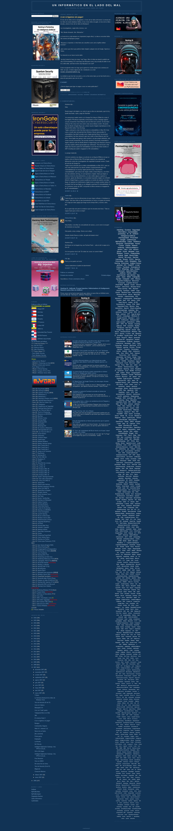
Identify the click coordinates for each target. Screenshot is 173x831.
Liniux (120, 746)
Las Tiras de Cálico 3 (45, 410)
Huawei (131, 734)
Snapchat (133, 589)
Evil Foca (138, 370)
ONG (123, 468)
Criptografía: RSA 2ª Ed (44, 560)
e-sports (127, 503)
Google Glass (121, 603)
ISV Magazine (127, 666)
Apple (126, 255)
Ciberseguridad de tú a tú (45, 429)
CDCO (119, 560)
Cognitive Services (132, 283)
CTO (131, 580)
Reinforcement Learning (122, 677)
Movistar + (131, 318)
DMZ (137, 507)
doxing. (131, 791)
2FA (136, 296)
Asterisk (119, 658)
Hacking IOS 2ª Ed (43, 555)
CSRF (139, 458)
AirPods (122, 558)
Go (117, 546)
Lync (139, 746)
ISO (118, 736)
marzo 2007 (38, 693)
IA (130, 234)
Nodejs (138, 585)
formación (119, 243)
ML (126, 415)
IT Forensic (40, 322)
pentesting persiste (136, 808)
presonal (137, 810)
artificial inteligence (135, 646)
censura (128, 552)
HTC (121, 732)
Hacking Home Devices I (45, 408)
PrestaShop (119, 589)
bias (122, 437)
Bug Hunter (41, 388)
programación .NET (123, 408)
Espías (122, 626)
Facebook (126, 267)
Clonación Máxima (40, 771)
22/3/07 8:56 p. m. (71, 238)
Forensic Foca (136, 490)
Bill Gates (135, 541)
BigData (126, 284)
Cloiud (128, 716)
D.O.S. (128, 464)
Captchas (132, 423)
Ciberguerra (41, 404)
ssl (140, 365)
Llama (132, 369)
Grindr (132, 730)
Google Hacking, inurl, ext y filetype (83, 411)
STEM (117, 769)
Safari (124, 501)
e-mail (137, 265)
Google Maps (119, 533)
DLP (137, 517)
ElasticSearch (136, 720)
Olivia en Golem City (45, 402)
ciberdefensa (135, 552)
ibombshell (132, 515)
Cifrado (117, 292)
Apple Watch (129, 597)
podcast (123, 314)
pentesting (121, 234)
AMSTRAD (119, 445)
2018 (35, 638)
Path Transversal (130, 673)
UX (124, 572)
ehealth (119, 488)
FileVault (127, 724)
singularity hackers (120, 382)
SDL (126, 679)
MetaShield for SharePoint (123, 750)
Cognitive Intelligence (124, 281)
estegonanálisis (127, 615)
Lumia (135, 746)
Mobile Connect (133, 482)
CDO (136, 390)
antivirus (118, 429)
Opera (136, 474)
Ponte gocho (38, 736)
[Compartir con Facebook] (67, 90)
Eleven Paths (133, 255)
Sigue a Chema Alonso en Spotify (44, 183)
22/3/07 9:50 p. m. (71, 254)
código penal (121, 691)
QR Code (137, 568)
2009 (35, 662)
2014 (35, 649)
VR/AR (134, 402)
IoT (139, 312)
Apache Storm (129, 707)
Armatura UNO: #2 (43, 472)
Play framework (119, 675)
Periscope (136, 761)
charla (131, 384)
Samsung (125, 535)
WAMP (138, 779)
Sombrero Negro (42, 437)
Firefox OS (132, 724)
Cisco (131, 531)
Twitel (125, 413)
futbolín (127, 798)
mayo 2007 (38, 688)
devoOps (135, 691)
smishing (119, 816)
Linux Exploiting (42, 553)
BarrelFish (118, 712)
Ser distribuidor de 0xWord (39, 341)
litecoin (122, 595)
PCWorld (129, 341)
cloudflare (120, 335)
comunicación (136, 613)
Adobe (123, 505)
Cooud (120, 718)
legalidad (119, 378)
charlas (127, 245)
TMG (136, 775)
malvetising (119, 806)
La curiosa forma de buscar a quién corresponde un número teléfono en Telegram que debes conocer (90, 372)
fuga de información (135, 388)
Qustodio (135, 675)
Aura (131, 269)
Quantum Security (43, 392)
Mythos (127, 568)
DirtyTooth (120, 439)
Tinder (124, 550)
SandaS (138, 570)
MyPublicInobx (136, 671)
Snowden (128, 773)
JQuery (132, 740)
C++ (139, 712)
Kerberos (118, 585)
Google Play (120, 329)
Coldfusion (118, 601)
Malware (134, 245)
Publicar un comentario (67, 272)
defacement (127, 554)
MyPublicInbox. (128, 753)
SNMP (129, 570)
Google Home (130, 466)
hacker (131, 413)
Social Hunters (42, 433)
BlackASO (130, 621)
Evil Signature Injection (128, 722)
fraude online (129, 335)
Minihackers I (42, 396)
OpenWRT (119, 761)
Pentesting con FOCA (44, 551)
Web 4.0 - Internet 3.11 (41, 728)
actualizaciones (119, 646)
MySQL (137, 326)
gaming (125, 347)
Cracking (137, 324)
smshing (135, 654)
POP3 (138, 634)
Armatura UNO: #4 (43, 469)
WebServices (131, 644)
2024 (35, 623)
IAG (136, 583)
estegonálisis (131, 793)
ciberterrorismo (121, 496)
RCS (139, 675)
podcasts (119, 312)
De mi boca (134, 718)
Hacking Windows (43, 504)
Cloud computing (135, 308)
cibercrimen (125, 286)
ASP (118, 558)
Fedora (138, 626)
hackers (135, 249)
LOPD (120, 390)
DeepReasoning (121, 509)
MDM (117, 564)
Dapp (122, 624)
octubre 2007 (39, 675)
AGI (128, 703)
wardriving (126, 556)
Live (123, 607)
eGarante (133, 593)
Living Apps (126, 316)
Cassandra (136, 714)
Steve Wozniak (132, 511)
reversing (129, 398)
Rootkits (124, 511)
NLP (120, 673)
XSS (128, 300)
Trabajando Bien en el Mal (42, 713)
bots (131, 365)
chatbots (133, 449)
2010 (35, 659)
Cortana (119, 581)
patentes (122, 529)
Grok (127, 603)
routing (130, 619)
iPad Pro (132, 802)
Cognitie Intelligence (136, 599)
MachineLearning (136, 669)
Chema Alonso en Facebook (43, 194)
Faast (138, 343)
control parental (120, 472)
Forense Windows (42, 605)
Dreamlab (39, 315)
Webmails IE (119, 783)
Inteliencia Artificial (120, 738)
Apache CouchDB (121, 707)
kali (133, 333)
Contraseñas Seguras (41, 726)
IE (118, 630)
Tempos (125, 259)
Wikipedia (132, 572)
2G (136, 556)
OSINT (40, 461)
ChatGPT (131, 265)
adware (135, 376)
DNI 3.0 (129, 718)
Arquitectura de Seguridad (45, 406)
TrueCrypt (119, 591)
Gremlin (122, 546)
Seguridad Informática (98, 94)
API (135, 398)
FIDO (117, 724)
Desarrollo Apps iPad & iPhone (46, 578)
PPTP (139, 533)
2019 (35, 636)
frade (128, 796)
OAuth (134, 460)
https (130, 351)
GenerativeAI (121, 275)
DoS (128, 509)
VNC (140, 683)
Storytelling (41, 424)
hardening (121, 247)
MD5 (117, 748)
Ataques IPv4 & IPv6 (44, 371)
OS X (131, 474)
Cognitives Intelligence (122, 544)
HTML (119, 406)
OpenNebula (137, 759)
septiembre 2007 (40, 677)
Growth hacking (125, 583)
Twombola (137, 777)
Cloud (118, 337)
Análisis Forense (42, 502)
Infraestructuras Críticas (45, 519)
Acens (123, 597)
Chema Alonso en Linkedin (42, 197)
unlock (122, 818)
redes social (120, 814)
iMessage (119, 539)
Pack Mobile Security (38, 353)
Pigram (131, 587)
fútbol (137, 527)
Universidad (119, 261)
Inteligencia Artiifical (125, 667)
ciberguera (120, 650)
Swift (137, 681)
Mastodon (118, 511)
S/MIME (124, 570)
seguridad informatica (133, 814)
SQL (128, 611)
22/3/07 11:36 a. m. (72, 191)
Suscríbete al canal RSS (42, 200)
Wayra (130, 337)
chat (137, 406)
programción (130, 812)
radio (117, 353)
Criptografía (136, 277)
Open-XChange (124, 759)
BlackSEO (133, 400)
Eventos (128, 230)
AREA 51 (39, 329)
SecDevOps (121, 476)
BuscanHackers (124, 580)
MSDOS (118, 499)
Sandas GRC (126, 589)
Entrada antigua (106, 275)
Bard (133, 412)
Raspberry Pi (41, 459)
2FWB (120, 541)
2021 (35, 631)
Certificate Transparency (122, 623)
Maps (123, 585)
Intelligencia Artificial (124, 740)
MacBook (124, 499)
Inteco (137, 736)
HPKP (123, 664)
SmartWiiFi (118, 773)
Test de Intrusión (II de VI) (42, 766)
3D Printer (137, 451)
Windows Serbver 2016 (133, 685)
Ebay (137, 660)
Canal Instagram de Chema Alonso (45, 209)
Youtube (119, 300)
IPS (121, 666)
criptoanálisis (132, 429)
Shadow (133, 640)
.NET (117, 324)
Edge (119, 474)
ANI (135, 703)
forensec (123, 796)
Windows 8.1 (123, 470)
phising (130, 699)
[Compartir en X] (65, 90)
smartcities (129, 529)
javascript (137, 337)
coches (132, 486)
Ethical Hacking (42, 369)
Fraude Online (41, 592)
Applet (135, 597)
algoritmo (121, 478)
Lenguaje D (130, 744)
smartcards (129, 654)
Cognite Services (125, 599)
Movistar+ (125, 376)
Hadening (132, 732)
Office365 (136, 439)
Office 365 (137, 447)
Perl (127, 587)
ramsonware (137, 812)
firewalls (139, 593)
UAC (129, 355)
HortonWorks (132, 664)
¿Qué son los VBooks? (39, 361)
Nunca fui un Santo (40, 731)
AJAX (131, 703)
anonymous (135, 525)
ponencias (126, 810)
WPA (132, 611)
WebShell (137, 781)
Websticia (135, 476)
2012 (35, 654)
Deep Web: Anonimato (44, 531)
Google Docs (119, 730)
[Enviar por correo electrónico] (61, 90)
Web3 (129, 277)
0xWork (119, 703)
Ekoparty (39, 319)
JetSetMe (122, 742)
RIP (121, 765)
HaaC (127, 519)
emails (125, 793)
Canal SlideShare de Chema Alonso (45, 203)
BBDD (139, 578)
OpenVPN (117, 587)
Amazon (125, 345)
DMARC (125, 581)
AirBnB (124, 621)
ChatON (118, 716)
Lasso (137, 605)
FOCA (131, 259)
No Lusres (134, 755)
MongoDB (133, 585)
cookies (128, 527)
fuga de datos (135, 314)
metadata (130, 326)
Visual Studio (125, 486)
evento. (117, 795)
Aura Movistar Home (129, 710)
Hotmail (138, 417)
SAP (128, 638)
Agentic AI (127, 412)
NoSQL (132, 568)
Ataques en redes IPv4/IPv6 (46, 580)
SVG (121, 769)
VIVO (127, 572)
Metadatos (133, 261)
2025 (35, 620)
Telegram (119, 347)
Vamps (125, 591)
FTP (129, 490)
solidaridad (119, 701)
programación (127, 298)
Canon (136, 658)
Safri (132, 769)
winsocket (132, 818)
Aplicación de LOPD (43, 603)
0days (134, 529)
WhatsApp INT (42, 426)
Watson (123, 781)
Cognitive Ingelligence (133, 542)
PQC (138, 460)
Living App (118, 345)
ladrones (117, 595)
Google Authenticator (132, 453)
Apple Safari (129, 498)
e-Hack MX (40, 325)
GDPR (126, 439)
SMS (118, 320)
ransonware (136, 699)
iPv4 (135, 335)
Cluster (40, 533)
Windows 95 (137, 611)
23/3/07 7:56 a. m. (71, 268)
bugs (138, 290)
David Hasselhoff (135, 472)
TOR (117, 372)
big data (118, 279)
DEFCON (134, 464)
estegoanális (130, 693)
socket (123, 816)
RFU (139, 763)
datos (133, 380)
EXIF (133, 660)
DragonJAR (40, 309)
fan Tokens (128, 357)
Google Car (129, 601)
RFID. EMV (134, 763)
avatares (138, 513)
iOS (125, 265)
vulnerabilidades (123, 433)
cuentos (139, 449)
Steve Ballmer (124, 775)
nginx (125, 617)
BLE (119, 453)
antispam (137, 421)
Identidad (131, 251)
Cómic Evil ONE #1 (43, 488)
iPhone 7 (138, 695)
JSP (140, 583)
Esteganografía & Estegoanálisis (47, 549)
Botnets (120, 367)
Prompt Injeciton (126, 763)
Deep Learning (122, 288)
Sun (116, 449)
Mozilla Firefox (127, 410)
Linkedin (119, 410)
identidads (126, 804)
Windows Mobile (119, 513)
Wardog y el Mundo (43, 564)
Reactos (119, 638)
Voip (136, 392)
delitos (134, 554)
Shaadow (127, 640)
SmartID (139, 521)
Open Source (123, 302)
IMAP (138, 664)
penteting (122, 654)
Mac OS (129, 748)
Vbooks (132, 501)
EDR (132, 560)
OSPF (117, 757)
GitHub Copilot (127, 492)
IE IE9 (136, 302)
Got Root (40, 523)
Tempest (118, 486)
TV (128, 501)
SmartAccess (124, 771)
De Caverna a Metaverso (45, 428)
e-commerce (128, 437)
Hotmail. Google (124, 734)
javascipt (121, 617)
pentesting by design (126, 808)
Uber (120, 644)
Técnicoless (135, 349)
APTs (139, 595)
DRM (126, 660)
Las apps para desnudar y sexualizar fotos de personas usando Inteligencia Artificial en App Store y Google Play (91, 341)
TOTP (126, 384)
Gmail (130, 312)
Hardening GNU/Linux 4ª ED (46, 558)
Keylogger (137, 667)
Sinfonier (129, 406)
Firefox (125, 312)
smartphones (136, 619)
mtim (130, 806)
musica (117, 654)
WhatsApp (125, 269)
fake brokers (137, 693)
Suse (127, 642)
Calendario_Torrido (121, 402)
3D (127, 480)
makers (128, 386)
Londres (130, 746)
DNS (135, 312)
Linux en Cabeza (39, 705)
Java (122, 353)
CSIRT (123, 714)
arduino (124, 429)
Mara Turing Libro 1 (43, 449)
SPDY (126, 767)
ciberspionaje (121, 527)
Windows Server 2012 (44, 574)
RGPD (117, 765)
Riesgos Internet (42, 492)
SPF (128, 441)
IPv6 (133, 304)
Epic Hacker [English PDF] (45, 545)
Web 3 (131, 781)
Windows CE (124, 685)
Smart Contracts (120, 456)
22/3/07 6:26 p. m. (71, 213)
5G (139, 556)
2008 (35, 664)
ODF (129, 382)
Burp (124, 658)
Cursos (121, 245)
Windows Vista (126, 292)
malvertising (128, 595)
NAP (117, 673)
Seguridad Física (123, 306)
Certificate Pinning (130, 517)
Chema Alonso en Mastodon (42, 189)
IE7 (135, 509)
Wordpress (120, 327)
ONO (139, 755)
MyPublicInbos (120, 753)
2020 (35, 633)
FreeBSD (120, 726)
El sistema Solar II (40, 718)
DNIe (123, 453)
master (138, 515)
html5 (131, 503)
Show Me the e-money (44, 463)
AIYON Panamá (41, 335)
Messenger (123, 460)
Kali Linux (132, 363)
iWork (127, 574)
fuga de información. (135, 796)
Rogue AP (118, 570)
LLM (130, 249)
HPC (117, 732)
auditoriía (119, 789)
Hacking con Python (43, 539)
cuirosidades (125, 791)
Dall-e (129, 660)
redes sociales (120, 322)
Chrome (132, 347)
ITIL (122, 736)
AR (138, 703)
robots (136, 365)
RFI (121, 521)
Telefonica (118, 550)
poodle (132, 810)
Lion (135, 519)
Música (137, 279)
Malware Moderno (43, 441)
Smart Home (119, 462)
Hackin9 (120, 605)
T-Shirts (37, 695)
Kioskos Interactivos (134, 562)
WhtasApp (125, 783)
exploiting (131, 310)
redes (134, 273)
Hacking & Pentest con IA (45, 398)
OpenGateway (121, 441)
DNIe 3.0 (130, 581)
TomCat (123, 683)
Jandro (67, 195)
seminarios (118, 578)
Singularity (117, 642)
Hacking (80, 94)
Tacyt (131, 353)
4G (118, 517)
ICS (131, 519)
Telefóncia (118, 777)
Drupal (138, 544)
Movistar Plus (122, 380)
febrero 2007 (39, 774)
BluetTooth (134, 712)
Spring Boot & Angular (44, 490)
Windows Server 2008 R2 (122, 687)
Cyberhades (34, 801)
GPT (128, 314)
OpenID (131, 759)
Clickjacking (131, 507)
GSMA (119, 492)
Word (131, 687)
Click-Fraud (137, 531)
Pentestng (138, 673)
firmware (118, 796)
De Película (38, 744)
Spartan (138, 773)
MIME (121, 748)
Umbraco (125, 779)
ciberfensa (124, 689)
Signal (137, 640)
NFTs (129, 380)
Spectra (137, 259)
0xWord (33, 789)
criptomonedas (129, 296)
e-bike (131, 650)
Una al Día (40, 596)
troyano (132, 408)
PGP (125, 435)
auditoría (122, 273)
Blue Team (136, 437)
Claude (134, 357)
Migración (37, 769)
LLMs (126, 261)
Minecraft (119, 752)
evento (128, 472)
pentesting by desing (122, 576)
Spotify (126, 421)
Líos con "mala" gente (41, 710)
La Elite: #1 (42, 465)
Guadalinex (137, 730)
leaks (123, 488)
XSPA (130, 537)
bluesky (125, 789)
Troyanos (127, 349)
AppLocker (136, 707)
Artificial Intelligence (132, 247)
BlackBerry (120, 542)
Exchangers (138, 722)
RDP (134, 455)
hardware (126, 290)
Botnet (126, 388)
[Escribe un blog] (63, 90)
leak (139, 335)
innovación (121, 283)
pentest (120, 249)
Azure (126, 370)
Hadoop (131, 533)
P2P (137, 412)
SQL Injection (131, 275)
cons (137, 318)
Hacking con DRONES (44, 510)
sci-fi (122, 451)
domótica (124, 515)
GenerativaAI (119, 728)
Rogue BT (137, 677)
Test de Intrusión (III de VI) (42, 702)
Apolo (139, 656)
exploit (130, 302)
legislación (130, 390)
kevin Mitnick (129, 496)
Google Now (126, 730)
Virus (117, 470)
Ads (116, 498)
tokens (133, 300)
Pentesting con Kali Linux (45, 557)
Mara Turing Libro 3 (43, 445)
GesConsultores (127, 728)
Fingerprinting (135, 253)
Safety (128, 769)
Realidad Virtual (119, 494)
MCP (137, 630)
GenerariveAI (127, 726)
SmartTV (124, 337)
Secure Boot (120, 640)
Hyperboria (137, 628)
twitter (118, 277)
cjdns (138, 689)
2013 (35, 651)
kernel (122, 458)
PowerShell (119, 284)
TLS (117, 523)
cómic (128, 392)
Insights (132, 736)
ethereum (129, 394)
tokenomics (119, 308)
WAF (137, 501)
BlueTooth (133, 345)
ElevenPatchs (118, 722)
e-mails (119, 423)
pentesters (126, 396)
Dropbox (117, 519)
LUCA (119, 269)
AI (127, 234)
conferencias (131, 240)
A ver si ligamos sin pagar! (42, 720)
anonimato (121, 370)
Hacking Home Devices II (45, 400)
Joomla (135, 425)
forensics (120, 412)
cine (139, 376)
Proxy (123, 365)
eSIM (124, 693)
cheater (124, 648)
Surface (133, 681)
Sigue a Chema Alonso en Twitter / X (45, 186)
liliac (126, 697)
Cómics (118, 267)
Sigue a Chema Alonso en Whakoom (45, 177)
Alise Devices (134, 656)
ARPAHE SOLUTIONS (43, 339)
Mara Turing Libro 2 (43, 447)
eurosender (138, 793)
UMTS (128, 550)
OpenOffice (137, 427)
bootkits (118, 574)
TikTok (133, 441)
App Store (121, 498)
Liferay (135, 744)
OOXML (124, 361)
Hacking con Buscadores (44, 594)
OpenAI (128, 329)
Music (139, 519)
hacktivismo (136, 394)
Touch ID (128, 683)
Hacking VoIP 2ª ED (43, 566)
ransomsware (119, 619)
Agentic (118, 374)
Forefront (121, 482)
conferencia (119, 343)
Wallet (133, 550)
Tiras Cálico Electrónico (45, 478)
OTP (130, 455)
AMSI (116, 656)
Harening (138, 732)
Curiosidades (72, 94)
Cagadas (118, 599)
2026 (35, 618)
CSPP (129, 445)
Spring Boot (41, 482)
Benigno (37, 723)
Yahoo (124, 417)
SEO (124, 398)
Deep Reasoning (120, 466)
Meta (127, 474)
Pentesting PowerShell (44, 535)
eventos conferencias (126, 795)
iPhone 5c (132, 695)
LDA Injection (138, 742)
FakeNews (124, 374)
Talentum (137, 353)
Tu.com (131, 415)
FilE (66, 258)
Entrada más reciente (66, 275)
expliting (134, 795)
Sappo (129, 548)
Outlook (131, 484)
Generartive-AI (134, 726)
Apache (126, 308)
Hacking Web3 (42, 420)
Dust (121, 404)
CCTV (135, 621)
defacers (126, 650)
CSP (127, 714)
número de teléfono (133, 617)
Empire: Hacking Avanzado (45, 476)
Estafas (137, 269)
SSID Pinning (136, 767)
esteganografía (135, 372)
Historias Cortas (42, 418)
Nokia (124, 673)
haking (121, 695)
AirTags (121, 656)
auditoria (119, 689)
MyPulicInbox (119, 755)
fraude (133, 284)
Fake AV (134, 626)
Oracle (134, 329)
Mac (124, 390)
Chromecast (120, 660)
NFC (130, 439)
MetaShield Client (130, 564)
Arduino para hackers (44, 365)
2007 (35, 667)
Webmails (136, 410)
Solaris (133, 773)
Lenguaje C (118, 607)
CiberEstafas (41, 439)
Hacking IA (41, 390)
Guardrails (132, 603)
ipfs (123, 697)
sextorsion (137, 503)
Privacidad (134, 238)
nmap (116, 529)
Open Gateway (132, 419)
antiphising (127, 646)
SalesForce (137, 638)
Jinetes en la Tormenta (44, 451)
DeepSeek (122, 392)
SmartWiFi (120, 413)
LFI (138, 509)
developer (128, 343)
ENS (136, 433)
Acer (126, 705)
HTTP (139, 345)
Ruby (134, 435)
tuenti (138, 429)
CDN (140, 621)
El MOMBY (63, 82)
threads (125, 701)
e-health (138, 486)
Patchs (123, 587)
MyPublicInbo (136, 752)
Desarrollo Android (43, 562)
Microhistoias (129, 671)
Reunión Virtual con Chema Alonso (45, 166)
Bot (128, 488)
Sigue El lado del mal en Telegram (44, 170)
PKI (136, 499)
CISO (124, 445)
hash (138, 615)
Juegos (128, 304)
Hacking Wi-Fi (42, 455)
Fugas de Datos (127, 378)
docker (119, 351)
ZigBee (129, 787)
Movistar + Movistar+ (127, 752)
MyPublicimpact (36, 794)
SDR (124, 611)
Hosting (125, 605)
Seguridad (137, 468)
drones (123, 443)
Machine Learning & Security (46, 486)
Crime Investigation (43, 512)
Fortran (138, 724)
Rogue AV (131, 677)
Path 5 (130, 435)
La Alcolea (38, 741)
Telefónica (137, 241)
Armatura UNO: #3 (43, 471)
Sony (138, 589)
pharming (125, 699)
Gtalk (122, 628)
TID (130, 376)
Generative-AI (135, 267)
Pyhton (136, 609)
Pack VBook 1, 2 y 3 (38, 367)
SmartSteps (120, 681)
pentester (134, 386)
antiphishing (122, 449)
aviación (125, 613)
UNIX (120, 572)
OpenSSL (130, 499)
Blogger (131, 433)
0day (123, 423)
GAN (117, 460)
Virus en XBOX (39, 761)
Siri (134, 406)
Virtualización (119, 537)
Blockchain (135, 281)
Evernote (117, 662)
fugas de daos (120, 798)
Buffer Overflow (124, 531)
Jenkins (117, 742)
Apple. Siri (125, 709)
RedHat (127, 494)
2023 (35, 625)
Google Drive (136, 601)
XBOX (132, 421)
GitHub (122, 415)
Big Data (40, 416)
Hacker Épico (41, 570)
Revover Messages (127, 765)
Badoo (136, 710)
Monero (127, 585)
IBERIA (136, 734)
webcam (130, 404)
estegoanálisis (121, 480)
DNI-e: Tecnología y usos (44, 598)
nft (137, 380)
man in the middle (136, 652)
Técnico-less (122, 355)
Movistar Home (135, 286)
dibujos (128, 372)
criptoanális (118, 791)
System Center (133, 642)
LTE (133, 630)
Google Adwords (136, 728)
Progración (118, 763)
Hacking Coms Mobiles (44, 586)
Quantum (137, 341)
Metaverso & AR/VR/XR (45, 414)
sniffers (136, 431)
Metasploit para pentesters (48, 572)
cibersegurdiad (132, 689)
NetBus (129, 755)
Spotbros (117, 775)
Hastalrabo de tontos (121, 455)
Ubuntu (122, 333)
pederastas (131, 697)
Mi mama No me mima (41, 763)
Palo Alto (118, 636)
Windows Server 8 (135, 785)
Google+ (117, 583)
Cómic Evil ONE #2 (44, 480)
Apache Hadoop (130, 558)
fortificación (125, 320)
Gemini (119, 316)
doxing (117, 443)
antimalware (131, 322)
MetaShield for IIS (120, 671)
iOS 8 (120, 802)
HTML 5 (132, 583)
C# (139, 597)
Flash (122, 662)
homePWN (126, 695)
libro (137, 310)
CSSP (131, 714)
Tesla (116, 572)
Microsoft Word (125, 566)
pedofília (138, 806)
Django (117, 626)
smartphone (118, 369)
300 (36, 715)
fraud (117, 695)
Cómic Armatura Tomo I (44, 494)
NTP (128, 634)
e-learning (136, 650)
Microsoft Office (128, 427)
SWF (124, 769)
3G (127, 423)
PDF (127, 365)
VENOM (133, 779)
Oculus (129, 757)
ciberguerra (129, 339)
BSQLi (124, 464)
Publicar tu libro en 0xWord (39, 304)
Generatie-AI (133, 662)
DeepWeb (136, 480)
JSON (132, 605)
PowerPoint (128, 636)
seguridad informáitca (134, 576)
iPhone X (119, 697)
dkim (137, 441)
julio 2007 (38, 682)
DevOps (126, 431)
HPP (137, 603)
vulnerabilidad (118, 621)
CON (138, 300)
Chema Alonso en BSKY (41, 192)
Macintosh (119, 632)
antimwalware (136, 687)
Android (120, 255)
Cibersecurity (136, 580)
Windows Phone (130, 513)
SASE (139, 765)
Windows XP (121, 339)
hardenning (124, 800)
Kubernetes (41, 435)
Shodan (130, 324)
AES (123, 578)
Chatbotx (124, 716)
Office (127, 353)
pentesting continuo (128, 539)
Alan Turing (126, 656)
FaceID (136, 560)
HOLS (126, 628)
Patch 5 (131, 761)
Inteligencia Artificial (128, 236)
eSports (117, 652)
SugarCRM (131, 775)
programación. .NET (121, 812)
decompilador (128, 691)
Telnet (123, 777)
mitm (132, 279)
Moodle (132, 566)
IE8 (129, 605)
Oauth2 (131, 447)
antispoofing (136, 537)
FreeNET (127, 662)
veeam (127, 818)
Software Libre (134, 320)
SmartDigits (131, 771)
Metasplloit (132, 750)
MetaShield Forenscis (128, 632)
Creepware (137, 623)
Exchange (127, 626)
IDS (132, 509)
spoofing (136, 327)
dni (121, 615)
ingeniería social (131, 443)
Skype (138, 455)
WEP (118, 685)
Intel (133, 492)
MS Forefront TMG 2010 (44, 601)
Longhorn (128, 669)
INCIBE (117, 666)
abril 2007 (38, 690)
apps (137, 367)
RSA (131, 431)
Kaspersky (128, 630)
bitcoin (130, 294)
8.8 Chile (39, 312)
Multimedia (119, 484)
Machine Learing (136, 748)
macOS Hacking (42, 514)
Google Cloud (136, 445)
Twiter (128, 777)
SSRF (133, 570)
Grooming (119, 562)
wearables (131, 701)
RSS (125, 404)
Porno (132, 546)
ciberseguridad (123, 238)
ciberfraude (136, 648)
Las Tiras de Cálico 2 (45, 431)
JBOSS (122, 630)
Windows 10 (135, 316)
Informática (126, 736)
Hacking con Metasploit (44, 500)
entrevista (135, 478)
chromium (129, 648)
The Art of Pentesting (44, 412)
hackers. (137, 798)
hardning (130, 800)
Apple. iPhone (132, 709)
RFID (137, 492)
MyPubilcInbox (120, 568)
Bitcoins (132, 306)
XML (134, 591)
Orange (127, 609)
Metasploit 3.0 (39, 707)
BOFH (129, 541)
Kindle (132, 742)
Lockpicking (122, 669)
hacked (137, 339)
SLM (132, 494)
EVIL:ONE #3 (42, 457)
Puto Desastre (39, 758)
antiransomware (128, 462)
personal (119, 265)
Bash (117, 580)
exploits (124, 351)
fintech (138, 795)
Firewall (131, 374)
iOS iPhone (126, 802)
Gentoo (118, 628)
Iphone (119, 251)
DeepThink (136, 624)
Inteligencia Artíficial (129, 738)
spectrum (129, 816)
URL (120, 779)
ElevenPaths (129, 243)
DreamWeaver (128, 720)
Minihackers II (42, 394)
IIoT (140, 734)
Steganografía (136, 548)
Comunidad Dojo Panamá (44, 332)
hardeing (118, 800)
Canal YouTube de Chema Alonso (44, 206)
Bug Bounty (41, 453)
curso (135, 384)
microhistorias (121, 341)
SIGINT (122, 767)
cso (122, 554)
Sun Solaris (129, 456)
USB (118, 437)
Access (118, 597)
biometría (134, 355)
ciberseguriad (131, 789)
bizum (119, 648)
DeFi (139, 464)
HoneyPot (125, 562)
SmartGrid (137, 771)
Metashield (119, 427)
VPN (132, 392)
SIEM (118, 767)
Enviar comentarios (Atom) (76, 279)
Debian (120, 431)
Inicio (87, 275)
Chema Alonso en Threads (42, 180)
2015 (35, 646)
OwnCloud (125, 761)
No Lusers (128, 257)
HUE (127, 664)
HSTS (125, 533)
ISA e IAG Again (39, 751)
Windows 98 (132, 783)
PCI (135, 634)
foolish (118, 451)
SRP (131, 767)
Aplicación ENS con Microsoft (46, 584)
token (126, 359)
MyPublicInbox (35, 791)
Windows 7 (118, 298)
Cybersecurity (131, 417)
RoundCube (120, 679)
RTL (139, 636)
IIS (126, 324)
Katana (127, 742)
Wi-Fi (126, 537)
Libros (129, 241)
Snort (123, 773)
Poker (122, 636)
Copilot (128, 560)
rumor (126, 814)
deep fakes (128, 478)
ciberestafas (119, 357)
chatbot (122, 372)
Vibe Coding (123, 523)
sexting (127, 458)
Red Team (41, 496)
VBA (129, 779)
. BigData (137, 701)
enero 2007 (38, 777)
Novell (127, 546)
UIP (117, 779)
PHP (124, 326)
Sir (135, 769)
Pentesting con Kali (44, 363)
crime (117, 615)
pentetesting (120, 810)
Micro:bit (123, 634)
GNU (123, 519)
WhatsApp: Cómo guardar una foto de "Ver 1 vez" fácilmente (90, 350)
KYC (132, 667)
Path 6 (132, 609)
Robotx (134, 765)
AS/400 (118, 705)
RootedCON (119, 611)
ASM (122, 517)
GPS (122, 324)
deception (127, 593)
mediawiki (125, 806)
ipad (124, 300)
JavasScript (138, 740)
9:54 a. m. (87, 92)
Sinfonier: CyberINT (43, 527)
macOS (119, 396)
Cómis (124, 718)
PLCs (116, 521)
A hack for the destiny (44, 508)
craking (137, 789)
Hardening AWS (42, 422)
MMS (125, 748)
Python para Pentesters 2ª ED (46, 541)
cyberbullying (119, 503)
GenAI (125, 251)
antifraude (138, 572)
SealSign (137, 484)
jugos (137, 804)
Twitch (135, 683)
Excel (126, 363)
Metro (138, 750)
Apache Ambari (135, 705)
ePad (135, 791)
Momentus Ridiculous (122, 447)
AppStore (134, 578)
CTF (124, 560)
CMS (124, 507)
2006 (35, 780)
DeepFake (132, 544)
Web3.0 (130, 591)
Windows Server (122, 294)
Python (129, 273)
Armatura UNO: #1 (43, 474)
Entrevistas (125, 263)
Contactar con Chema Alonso (43, 163)
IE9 (124, 474)
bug (138, 275)
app (128, 449)
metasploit (126, 279)
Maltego (127, 607)
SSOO (137, 679)
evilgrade (123, 652)
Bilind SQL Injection (126, 712)
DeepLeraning (120, 720)
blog (137, 306)
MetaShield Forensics (136, 607)
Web (128, 781)
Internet (87, 94)
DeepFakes (137, 298)
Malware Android (42, 529)
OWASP (126, 484)
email (133, 527)
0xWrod (124, 703)
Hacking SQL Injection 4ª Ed (46, 582)
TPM (140, 775)
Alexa (127, 400)
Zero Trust (118, 613)
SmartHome (131, 361)
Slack (123, 642)
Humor (137, 243)
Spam (124, 277)
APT (131, 359)
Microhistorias (42, 568)
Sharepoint (138, 494)
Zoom (121, 593)
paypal (139, 554)
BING (138, 304)
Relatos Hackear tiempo (45, 443)
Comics (126, 253)
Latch (125, 249)
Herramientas (136, 292)
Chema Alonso (69, 218)
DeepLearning (135, 396)
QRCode (135, 636)
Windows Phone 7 (126, 785)
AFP (140, 654)
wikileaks (137, 404)
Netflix (129, 460)
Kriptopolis (38, 739)
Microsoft (121, 271)
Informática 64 (127, 425)
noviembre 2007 (40, 672)
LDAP (122, 359)
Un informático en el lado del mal (86, 5)
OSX (131, 634)
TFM (139, 642)
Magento (122, 564)
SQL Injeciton (131, 679)
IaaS (133, 666)
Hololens (117, 734)
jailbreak (119, 326)
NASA (124, 755)
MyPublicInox (136, 753)
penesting (117, 808)
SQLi (123, 406)
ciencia (117, 554)
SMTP (119, 535)
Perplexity (118, 398)
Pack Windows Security (39, 355)
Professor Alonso (39, 347)
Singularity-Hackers (37, 796)
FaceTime (136, 581)
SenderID (125, 521)
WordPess (118, 787)
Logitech (125, 746)
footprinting (135, 382)
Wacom (118, 781)
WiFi (130, 288)
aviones (130, 613)
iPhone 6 (129, 652)
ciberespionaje (122, 310)
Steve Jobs (129, 476)
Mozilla (137, 566)
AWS (118, 505)
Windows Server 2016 (44, 373)
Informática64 (123, 419)
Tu (132, 683)
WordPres (124, 787)
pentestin (138, 574)
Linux (137, 251)
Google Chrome (122, 318)
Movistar (135, 288)
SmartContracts (125, 331)
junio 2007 (38, 685)
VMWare (125, 644)
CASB (118, 714)
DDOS (131, 480)
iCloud (122, 574)
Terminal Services (129, 367)
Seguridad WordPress (44, 521)
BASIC (125, 541)
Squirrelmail (127, 681)
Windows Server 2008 (134, 523)
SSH (139, 435)
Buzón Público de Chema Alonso (44, 168)
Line (117, 669)
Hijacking (126, 369)
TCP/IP (139, 511)
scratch (137, 539)
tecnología (133, 458)
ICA (135, 533)
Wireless (134, 331)
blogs (117, 314)
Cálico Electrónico (39, 349)
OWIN (125, 757)
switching (135, 595)
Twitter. (132, 777)
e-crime (128, 333)
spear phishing (129, 451)
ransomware (119, 388)
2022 (35, 628)
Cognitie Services (136, 716)
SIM (127, 468)
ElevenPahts (137, 498)
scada (138, 443)
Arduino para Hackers (44, 484)
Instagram (137, 378)
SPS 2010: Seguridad (43, 600)
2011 (35, 657)
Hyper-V (131, 628)
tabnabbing (136, 816)
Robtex (124, 638)
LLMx (124, 744)
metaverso (136, 351)
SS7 (132, 638)
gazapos (132, 798)
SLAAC (124, 548)
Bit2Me (132, 370)
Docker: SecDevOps (44, 498)
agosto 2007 (39, 680)
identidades (120, 804)
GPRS (138, 322)
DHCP (118, 624)
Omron (133, 757)
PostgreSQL (138, 587)
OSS (121, 757)
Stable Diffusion (133, 535)
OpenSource (119, 421)
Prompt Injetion (127, 675)
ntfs (133, 806)
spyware (137, 496)
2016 (35, 644)
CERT (127, 658)
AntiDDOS (129, 505)
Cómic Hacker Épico (44, 537)
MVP (126, 482)
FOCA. (121, 724)
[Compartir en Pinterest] (69, 90)
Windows (120, 253)
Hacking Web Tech (43, 525)
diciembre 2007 (39, 669)
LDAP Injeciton (118, 744)
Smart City (132, 521)
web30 (132, 556)
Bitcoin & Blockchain (44, 515)
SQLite (131, 468)
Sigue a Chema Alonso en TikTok (44, 173)
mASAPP (132, 574)
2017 (35, 641)
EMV (124, 601)
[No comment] (39, 733)
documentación (120, 394)
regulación (119, 556)
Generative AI (120, 304)
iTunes (137, 802)
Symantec (117, 683)
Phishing (119, 290)
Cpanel (131, 623)
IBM (129, 402)
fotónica (134, 615)
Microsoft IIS (121, 609)
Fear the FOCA (38, 345)
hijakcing (136, 800)
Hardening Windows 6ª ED (44, 590)
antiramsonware (136, 787)
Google (122, 240)
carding (122, 552)
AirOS (129, 705)
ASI (122, 705)
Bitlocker (137, 558)
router (125, 619)
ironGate (133, 804)
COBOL (132, 658)
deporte (119, 515)
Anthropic (128, 578)
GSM (137, 408)
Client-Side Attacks (43, 506)
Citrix (133, 343)
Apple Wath (119, 709)
